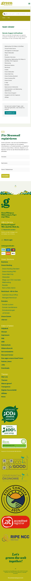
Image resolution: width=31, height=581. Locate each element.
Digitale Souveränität (8, 390)
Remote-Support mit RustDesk (12, 33)
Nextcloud (7, 67)
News (3, 397)
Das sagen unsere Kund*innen (12, 358)
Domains (7, 84)
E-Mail (6, 82)
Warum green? (6, 383)
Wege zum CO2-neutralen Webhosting (11, 281)
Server (6, 55)
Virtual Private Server (10, 48)
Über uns (4, 377)
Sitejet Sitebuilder (9, 52)
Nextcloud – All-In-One (9, 291)
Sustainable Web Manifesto (15, 451)
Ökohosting (8, 63)
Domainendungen (8, 310)
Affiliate (7, 97)
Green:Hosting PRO (10, 78)
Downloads (5, 368)
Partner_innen (6, 361)
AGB (2, 342)
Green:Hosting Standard (11, 76)
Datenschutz (6, 345)
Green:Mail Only (9, 74)
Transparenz (5, 387)
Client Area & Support (10, 93)
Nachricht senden (9, 229)
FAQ (2, 338)
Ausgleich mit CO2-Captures (12, 95)
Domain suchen (7, 304)
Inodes (6, 69)
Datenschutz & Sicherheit (11, 87)
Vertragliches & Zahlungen (12, 50)
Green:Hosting (6, 265)
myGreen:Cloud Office (10, 295)
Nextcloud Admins (9, 65)
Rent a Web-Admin (8, 288)
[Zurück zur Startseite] (6, 3)
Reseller (5, 285)
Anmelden (5, 176)
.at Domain (6, 313)
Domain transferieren (9, 307)
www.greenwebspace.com (15, 578)
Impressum (5, 335)
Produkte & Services (10, 57)
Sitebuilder (6, 277)
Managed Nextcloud (9, 298)
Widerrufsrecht (6, 348)
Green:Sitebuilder (9, 71)
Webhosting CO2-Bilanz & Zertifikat (14, 46)
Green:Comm (8, 80)
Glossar (4, 332)
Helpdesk (4, 328)
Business (4, 262)
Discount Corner (7, 355)
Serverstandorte (7, 351)
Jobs (3, 365)
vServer (4, 320)
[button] (29, 3)
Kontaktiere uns (10, 112)
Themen (4, 380)
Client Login (8, 240)
